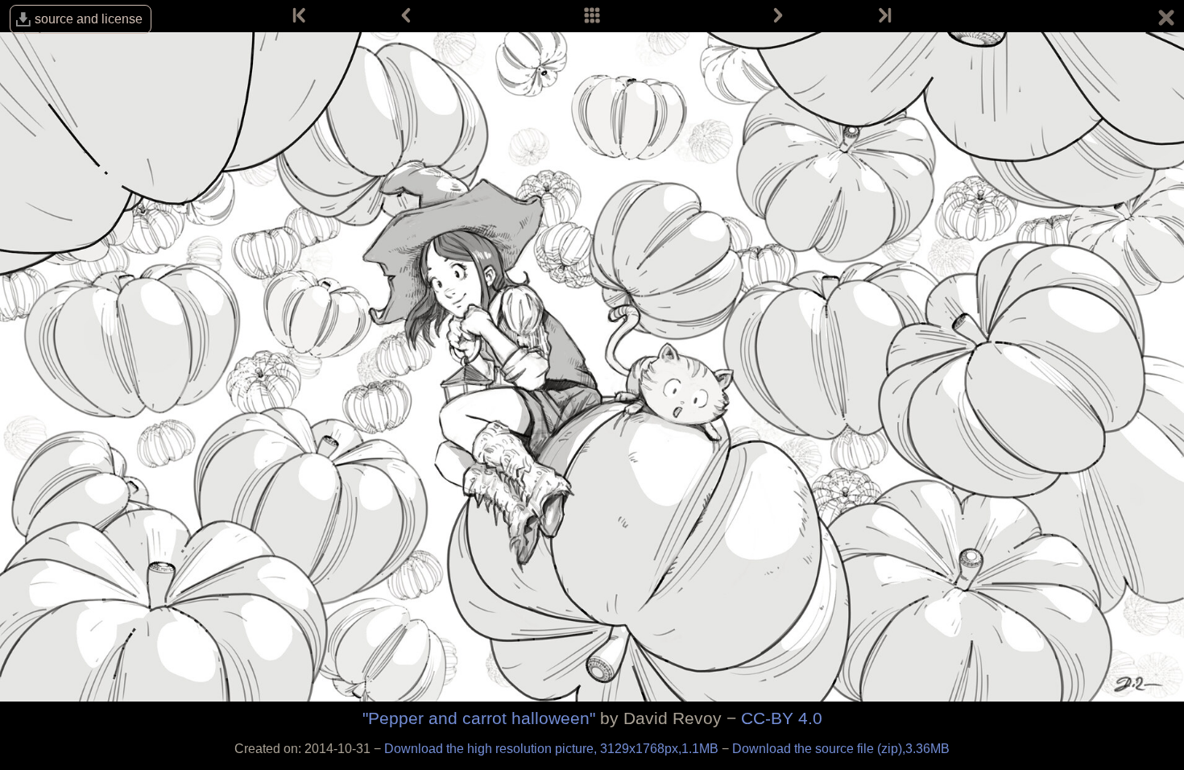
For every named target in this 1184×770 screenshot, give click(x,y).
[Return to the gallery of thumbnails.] (1166, 20)
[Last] (884, 16)
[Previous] (406, 16)
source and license (89, 19)
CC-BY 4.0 (781, 718)
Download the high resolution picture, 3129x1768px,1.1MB (553, 749)
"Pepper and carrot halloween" (478, 718)
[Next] (778, 16)
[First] (300, 16)
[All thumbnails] (592, 16)
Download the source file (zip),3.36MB (841, 749)
